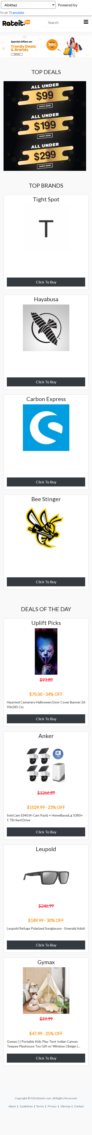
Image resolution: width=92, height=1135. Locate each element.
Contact (79, 1106)
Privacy (52, 1106)
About (12, 1106)
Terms (40, 1106)
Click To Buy (46, 282)
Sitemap (65, 1106)
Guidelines (26, 1106)
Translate (16, 12)
